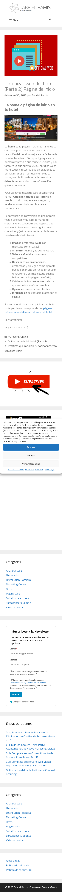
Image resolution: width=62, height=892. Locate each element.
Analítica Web (14, 570)
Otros (9, 589)
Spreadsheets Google (18, 603)
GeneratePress (49, 887)
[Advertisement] (31, 513)
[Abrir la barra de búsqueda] (49, 19)
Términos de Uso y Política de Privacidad (28, 683)
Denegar (31, 455)
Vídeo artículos (15, 607)
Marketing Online (18, 337)
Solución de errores (17, 598)
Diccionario (12, 575)
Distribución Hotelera (18, 580)
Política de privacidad (34, 469)
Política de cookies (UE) (19, 870)
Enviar (15, 694)
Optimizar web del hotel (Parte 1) (27, 341)
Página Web (13, 593)
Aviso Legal (49, 469)
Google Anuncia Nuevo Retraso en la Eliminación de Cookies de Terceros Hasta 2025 (30, 736)
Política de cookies (16, 469)
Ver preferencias (31, 463)
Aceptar (31, 447)
